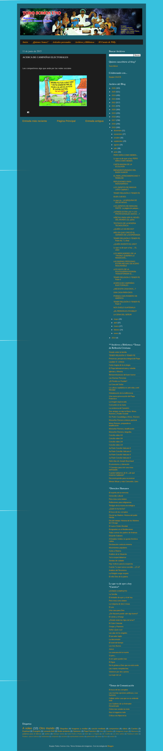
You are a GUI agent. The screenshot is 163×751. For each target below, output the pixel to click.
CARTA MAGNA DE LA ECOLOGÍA (122, 165)
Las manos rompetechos (118, 668)
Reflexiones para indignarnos (120, 502)
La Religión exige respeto (119, 573)
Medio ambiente (63, 731)
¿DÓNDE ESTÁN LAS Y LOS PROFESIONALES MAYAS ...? (126, 213)
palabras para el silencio (31, 734)
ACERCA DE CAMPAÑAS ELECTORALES (123, 284)
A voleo (27, 728)
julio (115, 148)
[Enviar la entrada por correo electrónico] (28, 112)
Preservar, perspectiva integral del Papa (124, 359)
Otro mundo (47, 728)
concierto (64, 736)
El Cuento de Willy (107, 42)
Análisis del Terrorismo (118, 570)
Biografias (64, 729)
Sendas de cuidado (116, 561)
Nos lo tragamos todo (117, 712)
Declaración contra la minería (120, 544)
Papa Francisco (90, 731)
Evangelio (36, 731)
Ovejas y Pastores (116, 626)
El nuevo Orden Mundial (118, 526)
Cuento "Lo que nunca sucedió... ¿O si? (124, 567)
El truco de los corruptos (118, 512)
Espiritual (26, 731)
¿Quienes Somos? (40, 42)
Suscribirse (113, 66)
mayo (116, 319)
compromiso (114, 729)
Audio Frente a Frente (74, 734)
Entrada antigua (94, 121)
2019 (114, 113)
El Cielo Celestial (115, 623)
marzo (116, 326)
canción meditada (98, 729)
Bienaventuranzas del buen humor (122, 375)
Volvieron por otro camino (119, 672)
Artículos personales (62, 42)
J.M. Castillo (106, 734)
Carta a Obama (115, 551)
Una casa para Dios (116, 610)
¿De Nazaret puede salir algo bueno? (123, 614)
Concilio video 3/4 (116, 438)
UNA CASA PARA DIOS (122, 292)
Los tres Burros (115, 646)
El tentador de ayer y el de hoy (121, 597)
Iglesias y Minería (116, 371)
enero (116, 333)
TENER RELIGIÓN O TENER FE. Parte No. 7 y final (126, 239)
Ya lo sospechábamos (117, 557)
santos (47, 734)
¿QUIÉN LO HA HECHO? (123, 229)
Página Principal (66, 121)
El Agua (112, 662)
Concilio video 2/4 (116, 442)
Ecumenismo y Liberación (119, 464)
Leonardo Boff (48, 731)
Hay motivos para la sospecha (121, 564)
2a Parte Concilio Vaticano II (120, 455)
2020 (114, 110)
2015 (114, 127)
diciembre (118, 130)
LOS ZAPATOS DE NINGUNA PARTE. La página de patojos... (126, 207)
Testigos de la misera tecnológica (122, 505)
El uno (111, 607)
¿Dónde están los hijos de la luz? (122, 620)
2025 (114, 92)
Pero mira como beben (118, 499)
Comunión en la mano (117, 405)
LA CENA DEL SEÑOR (122, 315)
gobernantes (91, 736)
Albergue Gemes (58, 734)
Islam (86, 734)
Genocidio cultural (116, 496)
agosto (117, 145)
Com (101, 731)
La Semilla (113, 594)
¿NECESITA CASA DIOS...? (124, 289)
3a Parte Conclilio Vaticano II (120, 451)
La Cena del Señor (116, 384)
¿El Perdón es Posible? (118, 381)
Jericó (111, 649)
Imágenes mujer (122, 731)
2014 (114, 338)
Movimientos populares (118, 548)
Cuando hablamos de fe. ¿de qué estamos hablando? (122, 474)
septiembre (118, 141)
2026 (114, 88)
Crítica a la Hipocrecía (117, 716)
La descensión (114, 639)
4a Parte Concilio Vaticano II (120, 448)
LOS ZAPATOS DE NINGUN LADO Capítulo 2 (124, 188)
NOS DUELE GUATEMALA (124, 307)
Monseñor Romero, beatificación (121, 429)
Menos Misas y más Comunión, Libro (123, 481)
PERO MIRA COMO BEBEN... (125, 155)
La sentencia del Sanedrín (119, 408)
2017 (114, 120)
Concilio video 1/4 (116, 445)
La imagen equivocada (117, 402)
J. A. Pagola (95, 734)
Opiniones (77, 731)
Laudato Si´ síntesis (116, 362)
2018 (114, 117)
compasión (55, 736)
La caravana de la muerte (119, 652)
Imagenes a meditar (80, 729)
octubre (117, 138)
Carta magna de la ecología (119, 365)
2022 (114, 102)
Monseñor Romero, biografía (120, 432)
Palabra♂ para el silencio (30, 736)
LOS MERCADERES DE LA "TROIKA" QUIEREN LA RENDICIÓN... (124, 255)
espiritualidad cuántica (77, 736)
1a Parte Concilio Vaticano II (120, 458)
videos (124, 729)
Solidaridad (45, 736)
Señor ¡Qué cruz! (115, 630)
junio (116, 152)
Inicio (25, 42)
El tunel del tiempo (116, 643)
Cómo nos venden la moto (119, 709)
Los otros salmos (118, 734)
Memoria (134, 731)
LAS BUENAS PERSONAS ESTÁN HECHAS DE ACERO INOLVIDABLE (126, 263)
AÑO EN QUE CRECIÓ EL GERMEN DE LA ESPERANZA (126, 234)
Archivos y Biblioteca (84, 42)
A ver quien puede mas (118, 659)
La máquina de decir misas (119, 604)
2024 (114, 95)
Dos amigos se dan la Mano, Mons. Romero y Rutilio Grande (123, 412)
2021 (114, 106)
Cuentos (134, 729)
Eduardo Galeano (116, 536)
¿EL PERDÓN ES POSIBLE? (125, 311)
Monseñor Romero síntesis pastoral (123, 420)
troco (105, 736)
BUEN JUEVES (119, 197)
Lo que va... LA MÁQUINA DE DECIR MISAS (125, 201)
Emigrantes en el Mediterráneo (121, 529)
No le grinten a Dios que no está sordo (124, 665)
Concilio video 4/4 (116, 435)
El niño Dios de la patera (118, 577)
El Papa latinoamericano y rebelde (122, 368)
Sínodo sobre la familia (118, 352)
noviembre (118, 134)
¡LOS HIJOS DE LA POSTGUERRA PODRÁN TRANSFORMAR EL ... (124, 271)
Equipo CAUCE (115, 77)
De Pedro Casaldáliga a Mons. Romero (124, 417)
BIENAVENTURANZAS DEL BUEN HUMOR (124, 171)
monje (99, 736)
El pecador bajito (115, 636)
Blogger (110, 746)
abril (116, 323)
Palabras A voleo (132, 734)
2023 (114, 99)
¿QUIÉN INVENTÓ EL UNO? (125, 244)
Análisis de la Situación (118, 554)
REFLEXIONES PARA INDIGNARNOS (122, 183)
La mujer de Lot (115, 675)
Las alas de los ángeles (118, 633)
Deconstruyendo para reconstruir (122, 478)
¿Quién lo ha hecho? (117, 509)
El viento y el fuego (116, 617)
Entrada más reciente (34, 121)
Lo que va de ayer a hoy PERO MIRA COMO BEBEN (125, 159)
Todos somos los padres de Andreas (123, 533)
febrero (117, 330)
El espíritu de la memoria (118, 493)
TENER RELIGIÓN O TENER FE (126, 193)
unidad (112, 736)
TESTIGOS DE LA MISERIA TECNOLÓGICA (124, 224)
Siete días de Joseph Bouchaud (121, 461)
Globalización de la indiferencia (121, 393)
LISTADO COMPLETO (118, 591)
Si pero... (112, 656)
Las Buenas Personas (117, 378)
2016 (114, 124)
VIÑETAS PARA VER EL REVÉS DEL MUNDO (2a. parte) (126, 218)
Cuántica (109, 731)
